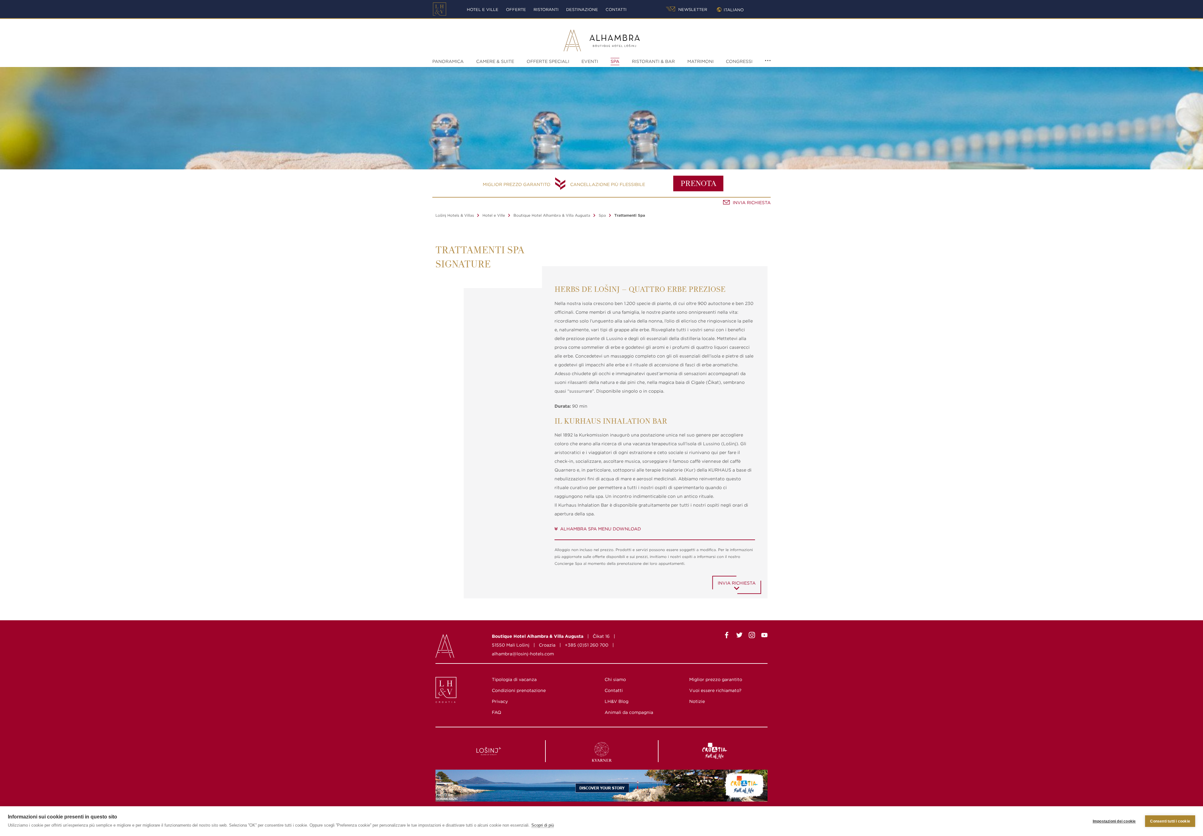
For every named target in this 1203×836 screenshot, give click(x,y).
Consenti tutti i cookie (1170, 821)
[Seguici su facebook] (727, 636)
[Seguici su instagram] (752, 636)
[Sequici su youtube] (764, 636)
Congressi (739, 61)
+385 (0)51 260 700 (586, 645)
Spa (615, 61)
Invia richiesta (752, 202)
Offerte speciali (548, 61)
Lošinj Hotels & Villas (454, 215)
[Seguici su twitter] (739, 636)
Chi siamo (615, 679)
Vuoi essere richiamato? (715, 690)
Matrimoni (700, 61)
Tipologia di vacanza (514, 679)
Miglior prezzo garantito (516, 184)
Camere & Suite (495, 61)
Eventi (589, 61)
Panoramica (448, 61)
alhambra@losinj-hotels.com (523, 653)
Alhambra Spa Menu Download (600, 528)
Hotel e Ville (482, 9)
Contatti (616, 9)
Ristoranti (546, 9)
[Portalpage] (446, 691)
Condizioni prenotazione (519, 690)
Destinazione (582, 9)
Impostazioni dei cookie (1114, 821)
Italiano (734, 10)
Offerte (516, 9)
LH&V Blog (616, 701)
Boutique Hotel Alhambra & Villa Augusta (551, 215)
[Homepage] (439, 9)
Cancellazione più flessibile (607, 184)
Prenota (698, 184)
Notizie (697, 701)
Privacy (500, 701)
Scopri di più (542, 825)
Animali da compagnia (629, 712)
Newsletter (692, 9)
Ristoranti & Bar (653, 61)
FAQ (496, 712)
